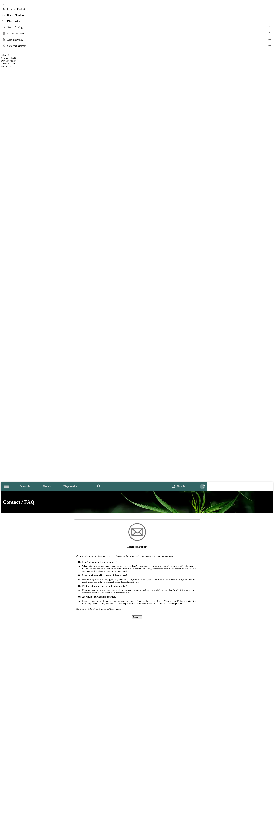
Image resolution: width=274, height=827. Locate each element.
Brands (47, 486)
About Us (6, 55)
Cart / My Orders (15, 33)
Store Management (16, 46)
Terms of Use (8, 63)
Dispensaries (13, 21)
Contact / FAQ (8, 58)
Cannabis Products (16, 9)
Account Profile (15, 39)
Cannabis (24, 486)
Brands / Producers (16, 15)
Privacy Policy (8, 60)
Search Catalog (15, 27)
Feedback (6, 66)
